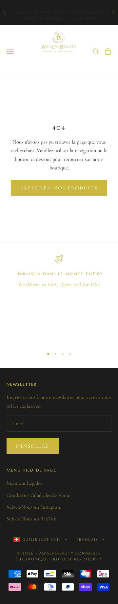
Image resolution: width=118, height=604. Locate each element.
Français (87, 539)
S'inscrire (32, 446)
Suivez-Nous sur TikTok (31, 519)
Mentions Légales (24, 483)
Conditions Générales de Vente (38, 495)
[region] (59, 298)
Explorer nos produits (59, 188)
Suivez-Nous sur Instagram (34, 507)
